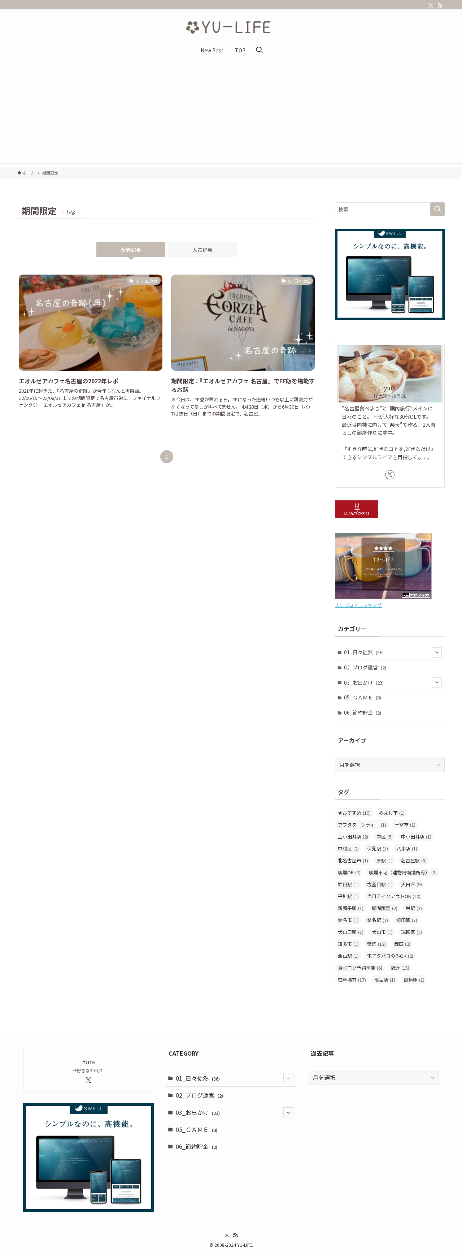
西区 (402, 943)
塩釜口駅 (380, 884)
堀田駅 (348, 884)
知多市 (348, 943)
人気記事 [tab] (202, 249)
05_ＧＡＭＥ (362, 697)
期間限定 (384, 908)
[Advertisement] (231, 112)
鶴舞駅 (414, 979)
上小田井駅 (353, 836)
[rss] (440, 5)
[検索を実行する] (437, 209)
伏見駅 (377, 848)
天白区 (411, 884)
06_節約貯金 (362, 712)
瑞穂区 (411, 931)
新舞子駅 (350, 908)
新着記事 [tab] (131, 249)
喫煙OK (349, 872)
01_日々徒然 (364, 652)
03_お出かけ (364, 682)
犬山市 (382, 931)
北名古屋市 (353, 860)
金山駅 (348, 955)
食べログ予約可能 (360, 967)
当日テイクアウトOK (393, 896)
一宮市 (405, 824)
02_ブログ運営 (365, 667)
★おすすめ (354, 812)
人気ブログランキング (358, 605)
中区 (384, 836)
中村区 (348, 848)
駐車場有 (352, 979)
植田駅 (406, 920)
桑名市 (348, 920)
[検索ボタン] (259, 50)
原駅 (384, 860)
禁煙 (376, 943)
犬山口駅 (350, 931)
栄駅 (414, 908)
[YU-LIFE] (231, 27)
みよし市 (392, 812)
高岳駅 (384, 979)
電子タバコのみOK (390, 955)
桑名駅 (377, 920)
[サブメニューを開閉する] (437, 652)
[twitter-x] (430, 5)
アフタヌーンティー (362, 824)
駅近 (400, 967)
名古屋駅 (414, 860)
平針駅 (348, 896)
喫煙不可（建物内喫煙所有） (403, 872)
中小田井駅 (416, 836)
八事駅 (406, 848)
